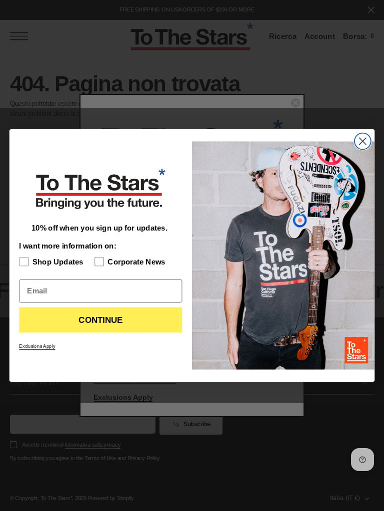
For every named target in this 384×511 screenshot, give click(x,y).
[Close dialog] (362, 141)
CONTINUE (100, 320)
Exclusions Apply (37, 346)
